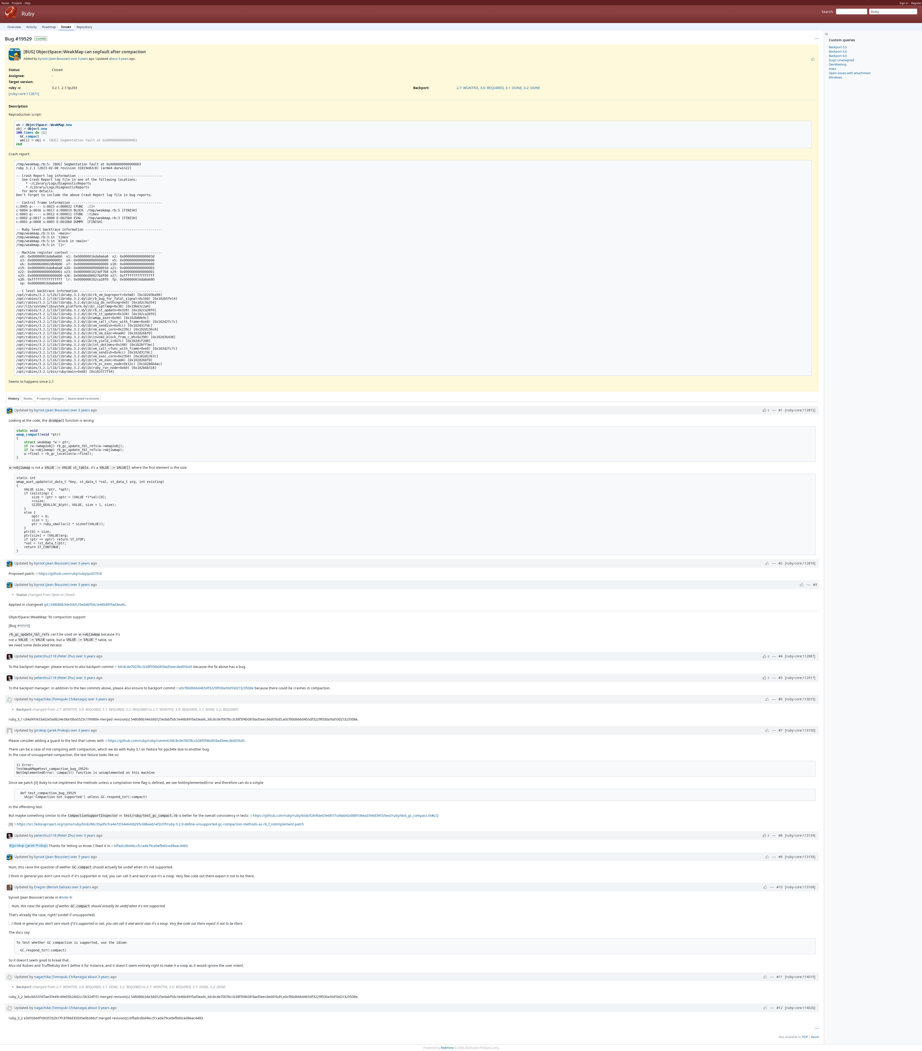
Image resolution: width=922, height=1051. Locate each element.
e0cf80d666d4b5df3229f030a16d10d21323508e (216, 688)
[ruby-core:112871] (24, 93)
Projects (17, 3)
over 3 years (79, 58)
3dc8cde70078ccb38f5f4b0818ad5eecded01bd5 (154, 666)
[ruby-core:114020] (800, 1007)
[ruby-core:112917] (800, 677)
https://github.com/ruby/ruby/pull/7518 (70, 573)
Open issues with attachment (850, 73)
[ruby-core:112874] (800, 563)
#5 (780, 677)
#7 (780, 730)
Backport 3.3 (838, 47)
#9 (780, 856)
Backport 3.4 (838, 51)
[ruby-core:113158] (800, 856)
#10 (779, 887)
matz (832, 68)
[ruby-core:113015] (800, 699)
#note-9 (65, 897)
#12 (779, 1007)
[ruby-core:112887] (800, 656)
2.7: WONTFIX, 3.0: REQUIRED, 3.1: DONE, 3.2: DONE (498, 87)
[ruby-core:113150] (800, 730)
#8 (780, 835)
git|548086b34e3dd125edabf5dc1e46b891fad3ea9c (85, 604)
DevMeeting (837, 64)
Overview (14, 27)
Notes (28, 398)
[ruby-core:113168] (800, 887)
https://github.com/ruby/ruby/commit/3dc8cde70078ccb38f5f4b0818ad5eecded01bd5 (176, 740)
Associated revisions (83, 398)
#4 (780, 656)
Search (827, 11)
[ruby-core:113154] (800, 835)
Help (27, 3)
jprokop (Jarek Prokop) (51, 730)
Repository (84, 27)
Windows (835, 77)
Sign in (904, 3)
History (13, 398)
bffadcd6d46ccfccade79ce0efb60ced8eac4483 (151, 845)
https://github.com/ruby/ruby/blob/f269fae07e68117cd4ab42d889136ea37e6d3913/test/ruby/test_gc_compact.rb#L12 (346, 815)
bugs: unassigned (841, 60)
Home (5, 3)
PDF (805, 1037)
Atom (815, 1037)
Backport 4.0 (838, 56)
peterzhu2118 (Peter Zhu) (54, 656)
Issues (66, 27)
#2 (780, 563)
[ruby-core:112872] (800, 410)
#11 (779, 976)
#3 (815, 584)
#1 (780, 410)
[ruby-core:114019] (800, 976)
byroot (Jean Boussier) (54, 58)
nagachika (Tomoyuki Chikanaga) (60, 699)
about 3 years (118, 58)
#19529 (23, 625)
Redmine (447, 1048)
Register (916, 3)
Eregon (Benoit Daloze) (52, 887)
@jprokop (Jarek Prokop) (28, 845)
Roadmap (49, 27)
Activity (31, 27)
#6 (780, 699)
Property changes (50, 398)
